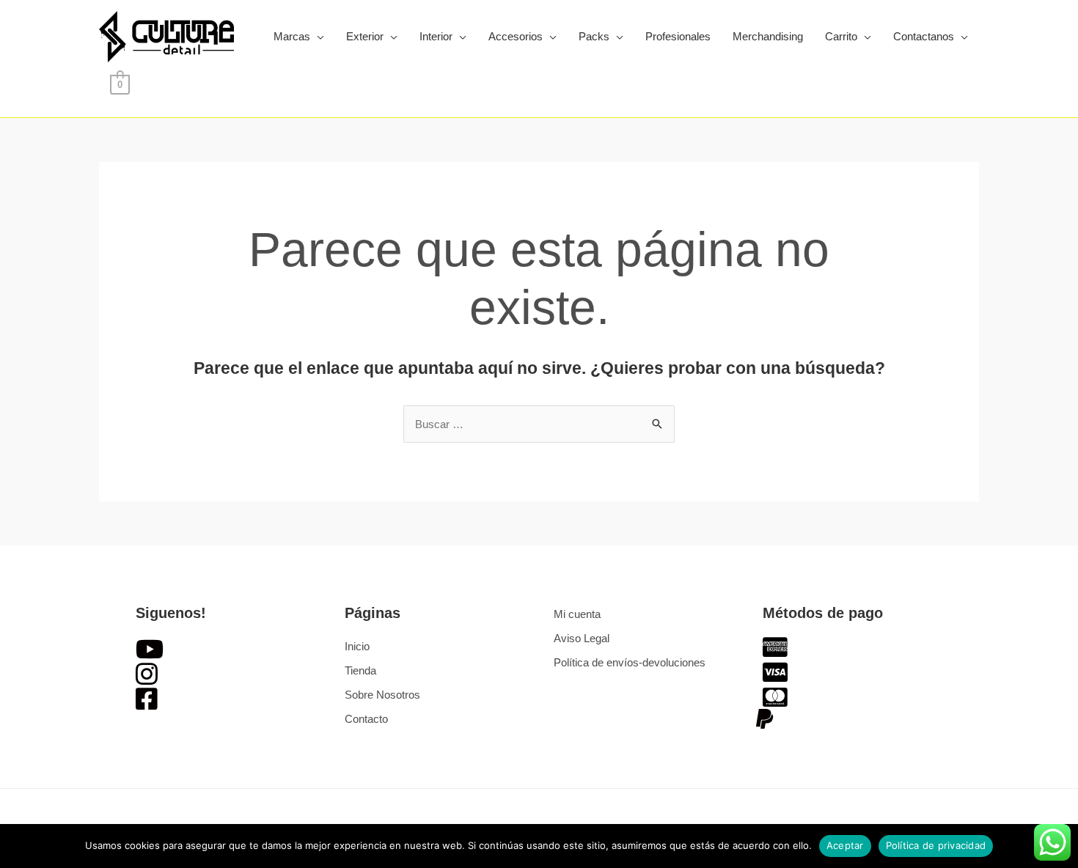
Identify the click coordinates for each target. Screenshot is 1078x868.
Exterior (365, 36)
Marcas (292, 36)
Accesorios (515, 36)
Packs (594, 36)
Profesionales (678, 36)
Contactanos (923, 36)
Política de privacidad (936, 845)
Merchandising (768, 36)
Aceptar (845, 845)
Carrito (841, 36)
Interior (435, 36)
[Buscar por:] (539, 424)
